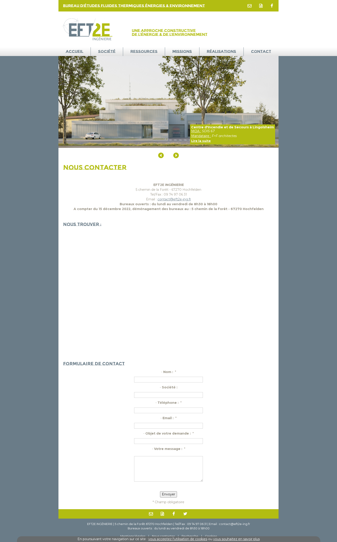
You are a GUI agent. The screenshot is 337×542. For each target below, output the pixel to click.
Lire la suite (201, 141)
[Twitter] (185, 514)
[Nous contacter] (250, 5)
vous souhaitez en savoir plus (236, 539)
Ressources (143, 51)
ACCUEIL (74, 51)
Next (176, 155)
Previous (161, 155)
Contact (261, 51)
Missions (182, 51)
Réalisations (221, 51)
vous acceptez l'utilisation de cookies (177, 539)
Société (107, 51)
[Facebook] (272, 5)
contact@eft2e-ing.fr (174, 199)
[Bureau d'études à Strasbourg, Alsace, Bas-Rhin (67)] (88, 29)
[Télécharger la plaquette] (261, 5)
